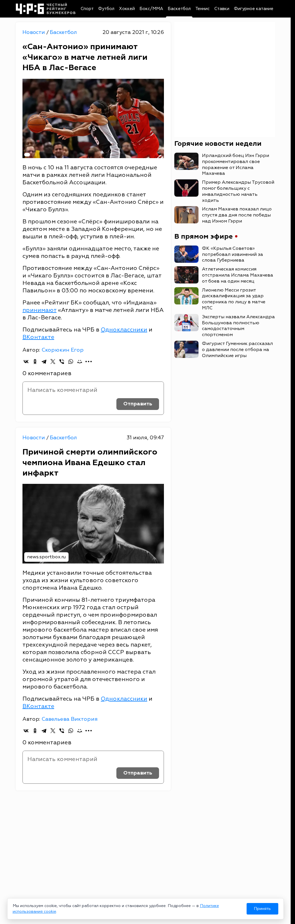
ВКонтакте (38, 337)
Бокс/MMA (151, 8)
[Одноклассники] (35, 361)
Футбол (106, 8)
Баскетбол (179, 8)
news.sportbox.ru (46, 557)
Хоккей (127, 8)
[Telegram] (44, 361)
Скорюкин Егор (62, 350)
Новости (34, 32)
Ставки (221, 8)
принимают (39, 310)
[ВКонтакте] (26, 361)
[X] (52, 361)
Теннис (202, 8)
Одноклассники (124, 329)
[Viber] (61, 361)
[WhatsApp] (70, 361)
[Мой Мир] (79, 361)
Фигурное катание (253, 8)
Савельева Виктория (69, 719)
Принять (262, 908)
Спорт (87, 8)
